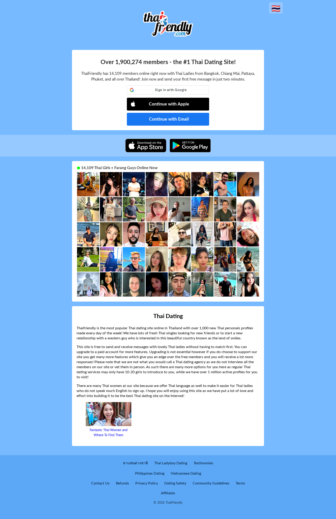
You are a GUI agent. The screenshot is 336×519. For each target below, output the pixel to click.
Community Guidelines (211, 483)
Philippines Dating (149, 473)
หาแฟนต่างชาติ (135, 463)
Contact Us (100, 483)
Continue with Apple (169, 104)
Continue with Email (169, 119)
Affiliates (168, 493)
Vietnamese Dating (186, 473)
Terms (240, 483)
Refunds (122, 483)
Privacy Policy (146, 483)
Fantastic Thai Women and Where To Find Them (109, 433)
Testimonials (203, 463)
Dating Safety (175, 483)
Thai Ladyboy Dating (170, 463)
